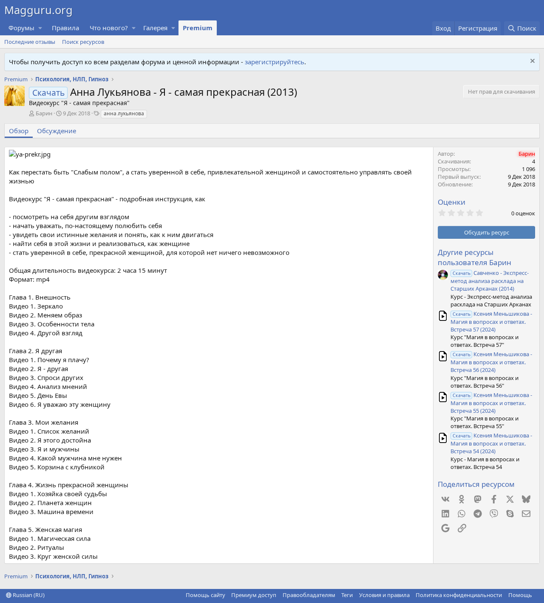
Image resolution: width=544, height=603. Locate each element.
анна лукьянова (124, 113)
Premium (197, 27)
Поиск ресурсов (83, 42)
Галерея (155, 27)
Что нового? (109, 27)
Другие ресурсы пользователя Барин (474, 257)
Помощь (520, 595)
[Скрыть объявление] (531, 61)
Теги (347, 595)
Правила (65, 27)
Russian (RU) (28, 595)
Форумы (21, 27)
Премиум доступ (253, 595)
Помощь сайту (205, 595)
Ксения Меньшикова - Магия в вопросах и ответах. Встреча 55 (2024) (491, 402)
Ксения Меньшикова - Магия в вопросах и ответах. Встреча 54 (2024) (491, 443)
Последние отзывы (29, 42)
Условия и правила (384, 595)
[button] (40, 27)
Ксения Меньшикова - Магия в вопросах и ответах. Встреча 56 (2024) (491, 362)
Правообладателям (309, 595)
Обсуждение (56, 130)
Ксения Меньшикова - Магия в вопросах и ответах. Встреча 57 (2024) (491, 321)
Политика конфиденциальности (459, 595)
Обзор (18, 130)
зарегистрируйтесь (274, 61)
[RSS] (538, 595)
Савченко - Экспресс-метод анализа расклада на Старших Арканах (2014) (489, 280)
